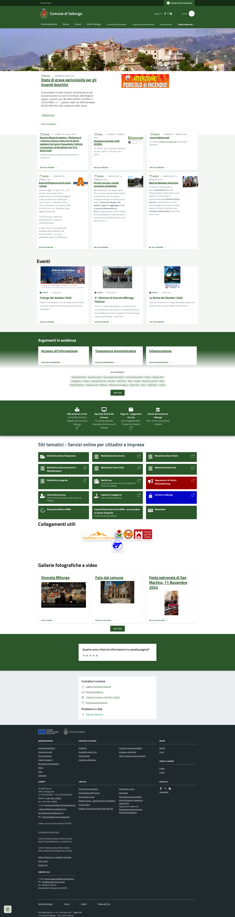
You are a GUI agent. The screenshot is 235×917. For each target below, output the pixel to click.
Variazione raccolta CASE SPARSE (107, 142)
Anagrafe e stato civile (88, 752)
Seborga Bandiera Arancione (163, 183)
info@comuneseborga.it (168, 141)
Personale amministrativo (48, 763)
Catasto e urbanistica (87, 759)
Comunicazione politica (134, 377)
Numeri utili (42, 865)
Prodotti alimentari (77, 385)
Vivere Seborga (94, 24)
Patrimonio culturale (149, 381)
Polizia (161, 381)
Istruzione (111, 381)
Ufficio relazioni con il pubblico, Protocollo (54, 857)
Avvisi (161, 752)
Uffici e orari (43, 861)
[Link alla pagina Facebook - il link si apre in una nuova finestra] (165, 13)
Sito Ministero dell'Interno (89, 792)
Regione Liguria (45, 3)
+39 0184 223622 (53, 798)
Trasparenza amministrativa (143, 24)
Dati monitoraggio (45, 903)
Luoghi (162, 768)
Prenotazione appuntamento (130, 809)
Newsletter (164, 792)
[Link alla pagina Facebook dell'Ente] (160, 788)
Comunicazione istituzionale (113, 377)
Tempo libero (152, 385)
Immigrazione (76, 381)
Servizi (78, 24)
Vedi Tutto (117, 628)
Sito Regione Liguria (87, 796)
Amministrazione (49, 24)
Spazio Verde (134, 385)
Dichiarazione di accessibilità (130, 796)
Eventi (162, 772)
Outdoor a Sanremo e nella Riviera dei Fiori (96, 808)
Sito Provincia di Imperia (88, 789)
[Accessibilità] (8, 909)
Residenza (103, 385)
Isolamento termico (98, 381)
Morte (130, 381)
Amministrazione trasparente (131, 800)
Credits (84, 903)
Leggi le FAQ (124, 803)
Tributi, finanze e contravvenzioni (132, 755)
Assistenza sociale (94, 377)
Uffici (40, 771)
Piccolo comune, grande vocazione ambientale (106, 184)
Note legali (123, 792)
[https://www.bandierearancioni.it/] (128, 534)
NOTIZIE (47, 76)
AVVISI (100, 134)
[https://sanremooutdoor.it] (98, 535)
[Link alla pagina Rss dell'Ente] (169, 788)
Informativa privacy (127, 789)
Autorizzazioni (84, 755)
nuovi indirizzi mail (159, 137)
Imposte (86, 381)
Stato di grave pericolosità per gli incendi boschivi (68, 82)
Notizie (162, 748)
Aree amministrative (46, 748)
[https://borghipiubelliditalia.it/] (143, 534)
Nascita (137, 381)
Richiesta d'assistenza (128, 812)
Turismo (162, 385)
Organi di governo (45, 759)
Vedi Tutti (117, 392)
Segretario (42, 775)
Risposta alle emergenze (119, 385)
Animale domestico (79, 377)
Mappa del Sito (104, 903)
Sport (143, 385)
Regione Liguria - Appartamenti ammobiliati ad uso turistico (97, 802)
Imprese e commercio (127, 752)
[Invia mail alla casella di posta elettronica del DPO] (59, 878)
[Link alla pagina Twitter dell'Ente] (165, 788)
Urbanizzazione (166, 24)
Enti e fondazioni (45, 755)
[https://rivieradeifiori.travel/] (118, 534)
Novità (66, 24)
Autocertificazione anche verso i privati (55, 184)
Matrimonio (121, 381)
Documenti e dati (45, 752)
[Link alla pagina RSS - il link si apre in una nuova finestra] (171, 13)
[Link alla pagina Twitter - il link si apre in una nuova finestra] (168, 13)
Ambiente (83, 748)
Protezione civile (92, 385)
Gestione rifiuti (158, 377)
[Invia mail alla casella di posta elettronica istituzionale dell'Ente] (60, 805)
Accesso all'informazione (116, 24)
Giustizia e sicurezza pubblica (130, 748)
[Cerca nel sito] (191, 14)
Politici (40, 767)
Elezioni (147, 377)
